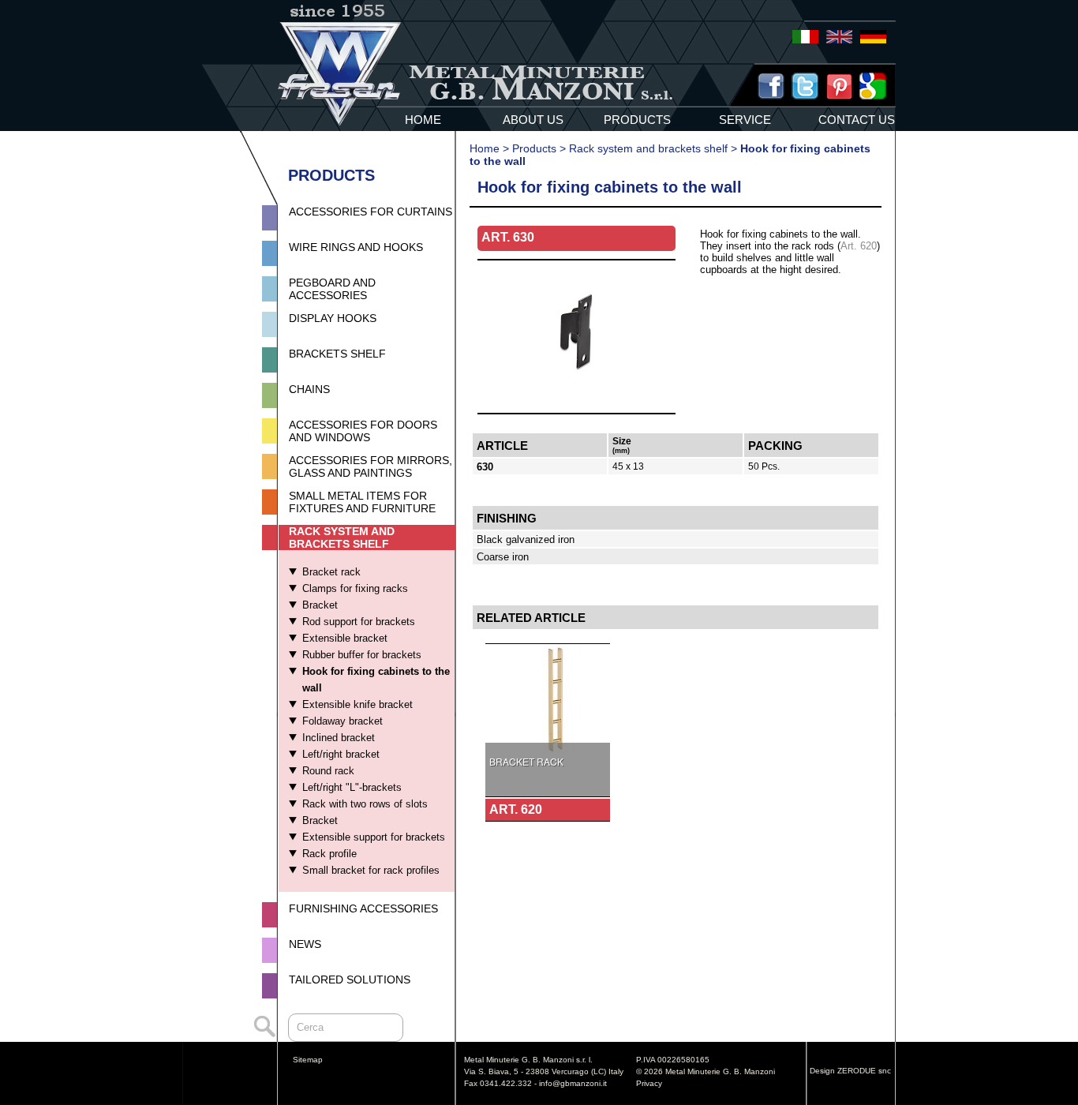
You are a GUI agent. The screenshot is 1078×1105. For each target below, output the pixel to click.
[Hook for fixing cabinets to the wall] (576, 408)
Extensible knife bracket (357, 704)
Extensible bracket (344, 638)
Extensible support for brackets (373, 837)
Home (485, 148)
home (423, 119)
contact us (856, 119)
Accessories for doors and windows (363, 431)
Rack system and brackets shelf (342, 537)
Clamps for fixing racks (355, 588)
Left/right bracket (341, 754)
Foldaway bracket (342, 721)
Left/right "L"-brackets (352, 787)
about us (533, 119)
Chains (309, 389)
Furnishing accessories (363, 908)
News (305, 944)
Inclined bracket (338, 738)
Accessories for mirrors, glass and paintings (370, 466)
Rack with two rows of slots (365, 804)
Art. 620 (858, 246)
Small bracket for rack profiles (371, 870)
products (637, 119)
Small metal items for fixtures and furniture (362, 502)
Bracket (320, 605)
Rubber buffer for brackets (361, 655)
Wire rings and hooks (356, 247)
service (745, 119)
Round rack (328, 771)
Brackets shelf (337, 353)
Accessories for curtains (370, 211)
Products (534, 148)
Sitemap (308, 1059)
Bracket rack (331, 572)
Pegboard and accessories (332, 289)
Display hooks (332, 318)
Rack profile (329, 854)
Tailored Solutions (349, 979)
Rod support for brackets (358, 621)
